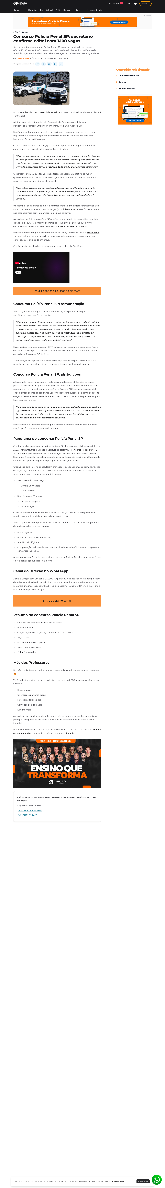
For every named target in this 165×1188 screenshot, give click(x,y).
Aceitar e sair (143, 1181)
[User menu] (129, 3)
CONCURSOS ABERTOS (30, 811)
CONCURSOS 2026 (27, 815)
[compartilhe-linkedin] (49, 64)
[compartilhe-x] (55, 64)
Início (15, 32)
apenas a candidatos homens (70, 226)
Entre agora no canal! (57, 600)
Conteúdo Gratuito (94, 10)
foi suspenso (69, 209)
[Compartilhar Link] (61, 64)
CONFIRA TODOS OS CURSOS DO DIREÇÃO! (57, 291)
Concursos (18, 10)
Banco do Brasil (46, 10)
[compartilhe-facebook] (43, 64)
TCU (58, 10)
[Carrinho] (135, 3)
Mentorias (32, 10)
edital (26, 112)
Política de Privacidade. (115, 1181)
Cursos (78, 10)
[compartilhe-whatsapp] (37, 64)
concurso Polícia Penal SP (46, 112)
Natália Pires (23, 58)
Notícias (66, 10)
